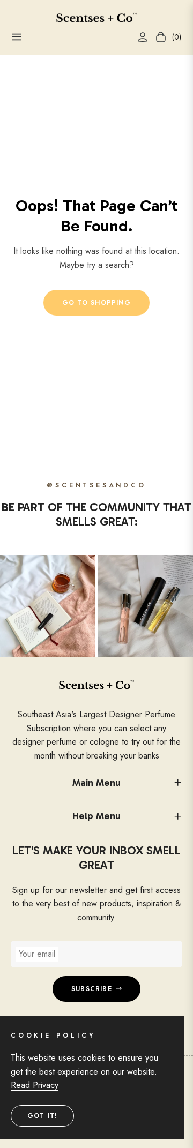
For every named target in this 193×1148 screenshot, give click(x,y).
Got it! (42, 1116)
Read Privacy (34, 1085)
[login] (138, 37)
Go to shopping (96, 302)
